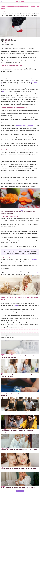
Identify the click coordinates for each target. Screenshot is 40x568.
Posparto (2, 467)
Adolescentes (3, 429)
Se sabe (2, 78)
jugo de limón (34, 259)
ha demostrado (32, 244)
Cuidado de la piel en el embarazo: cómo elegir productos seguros (18, 487)
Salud (2, 4)
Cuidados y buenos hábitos (6, 448)
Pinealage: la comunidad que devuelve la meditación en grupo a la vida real (20, 413)
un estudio (36, 272)
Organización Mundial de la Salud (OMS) (25, 125)
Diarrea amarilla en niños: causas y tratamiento (23, 75)
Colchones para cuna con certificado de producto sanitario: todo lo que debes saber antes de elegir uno (19, 356)
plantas (21, 209)
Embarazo (3, 486)
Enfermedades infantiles (13, 4)
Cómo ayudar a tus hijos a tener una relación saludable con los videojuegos (17, 431)
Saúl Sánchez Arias (12, 40)
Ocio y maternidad (4, 411)
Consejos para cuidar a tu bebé (7, 354)
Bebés (2, 392)
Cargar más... (20, 490)
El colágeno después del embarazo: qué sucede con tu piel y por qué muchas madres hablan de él (18, 469)
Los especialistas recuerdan (18, 136)
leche (16, 305)
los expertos (12, 55)
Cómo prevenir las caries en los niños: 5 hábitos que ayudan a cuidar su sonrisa (19, 450)
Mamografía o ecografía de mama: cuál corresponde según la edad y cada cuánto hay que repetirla (20, 375)
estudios (10, 162)
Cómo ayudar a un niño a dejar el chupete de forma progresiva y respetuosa (17, 394)
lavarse (3, 91)
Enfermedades (6, 4)
